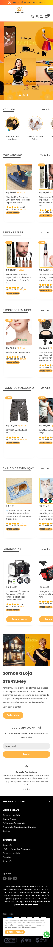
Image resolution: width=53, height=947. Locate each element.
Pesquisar (7, 857)
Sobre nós (7, 845)
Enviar (26, 754)
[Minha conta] (37, 16)
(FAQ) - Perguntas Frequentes (17, 849)
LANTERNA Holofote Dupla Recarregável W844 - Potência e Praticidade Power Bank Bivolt (17, 595)
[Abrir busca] (32, 16)
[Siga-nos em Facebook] (5, 878)
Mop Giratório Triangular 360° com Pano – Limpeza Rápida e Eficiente (18, 200)
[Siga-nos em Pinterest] (15, 878)
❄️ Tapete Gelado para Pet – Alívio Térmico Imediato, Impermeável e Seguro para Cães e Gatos (18, 514)
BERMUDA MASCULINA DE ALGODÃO (16, 431)
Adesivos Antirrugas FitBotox (18, 352)
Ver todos (45, 155)
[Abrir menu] (4, 10)
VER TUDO (45, 232)
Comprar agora (19, 619)
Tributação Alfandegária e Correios (19, 827)
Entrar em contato (11, 815)
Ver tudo (46, 109)
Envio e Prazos (9, 819)
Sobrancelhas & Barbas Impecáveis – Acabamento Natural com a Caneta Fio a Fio (18, 278)
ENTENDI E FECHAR (15, 932)
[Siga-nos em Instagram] (10, 878)
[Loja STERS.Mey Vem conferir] (26, 61)
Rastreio (6, 831)
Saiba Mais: (13, 715)
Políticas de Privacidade (14, 823)
